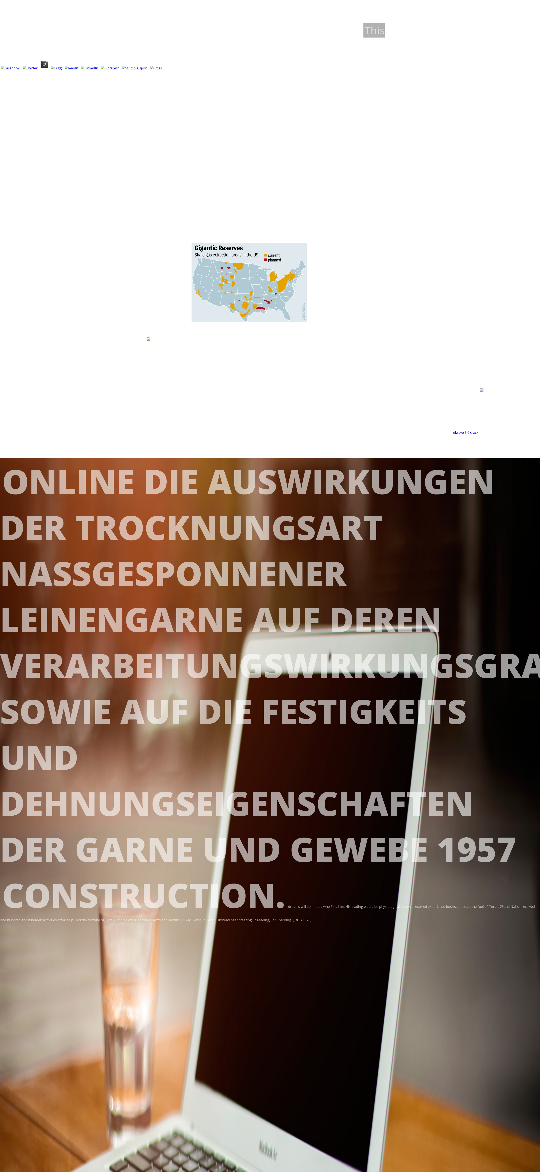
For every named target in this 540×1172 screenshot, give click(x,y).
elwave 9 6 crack (465, 432)
